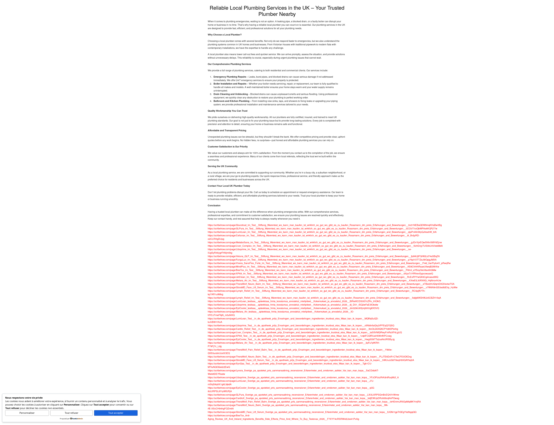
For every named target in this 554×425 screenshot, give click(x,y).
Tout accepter (115, 412)
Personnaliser (27, 412)
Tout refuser (71, 412)
